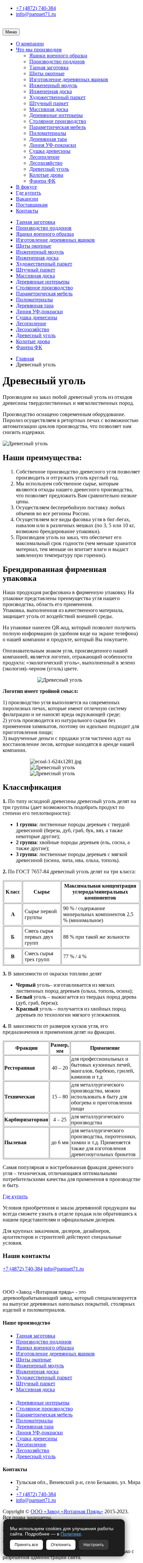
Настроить (93, 1544)
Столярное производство (57, 121)
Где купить (28, 193)
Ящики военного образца (58, 55)
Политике (71, 1533)
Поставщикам (32, 205)
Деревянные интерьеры (56, 115)
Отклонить (61, 1544)
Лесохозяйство (46, 163)
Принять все (26, 1544)
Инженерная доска (50, 91)
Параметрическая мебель (57, 127)
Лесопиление (44, 157)
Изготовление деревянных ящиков (68, 79)
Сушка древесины (50, 151)
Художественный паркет (57, 97)
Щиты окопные (47, 73)
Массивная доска (48, 109)
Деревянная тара (48, 139)
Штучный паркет (49, 103)
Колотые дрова (46, 175)
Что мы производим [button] (39, 49)
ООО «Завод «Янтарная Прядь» (67, 1511)
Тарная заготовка (49, 67)
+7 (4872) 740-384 (36, 8)
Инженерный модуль (53, 85)
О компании (30, 43)
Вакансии (27, 199)
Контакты (27, 211)
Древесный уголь (49, 169)
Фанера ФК (42, 181)
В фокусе (26, 187)
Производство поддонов (57, 61)
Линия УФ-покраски (52, 145)
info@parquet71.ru (36, 14)
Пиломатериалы (47, 133)
